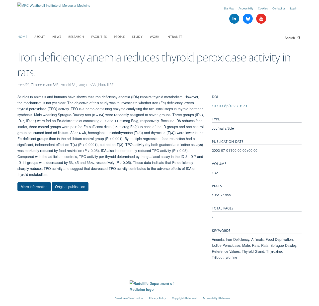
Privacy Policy (157, 298)
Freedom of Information (129, 298)
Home (22, 36)
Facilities (99, 36)
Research (76, 36)
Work (154, 36)
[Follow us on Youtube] (261, 18)
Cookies (263, 8)
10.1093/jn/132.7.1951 (229, 105)
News (56, 36)
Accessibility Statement (217, 298)
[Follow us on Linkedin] (234, 18)
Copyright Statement (184, 298)
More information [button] (34, 186)
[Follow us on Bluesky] (248, 18)
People (119, 36)
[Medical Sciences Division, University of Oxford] (62, 296)
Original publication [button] (70, 186)
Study (137, 36)
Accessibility (246, 8)
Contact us (279, 8)
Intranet (174, 36)
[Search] (299, 37)
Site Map (229, 8)
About (39, 36)
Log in (293, 8)
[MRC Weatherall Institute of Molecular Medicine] (53, 3)
